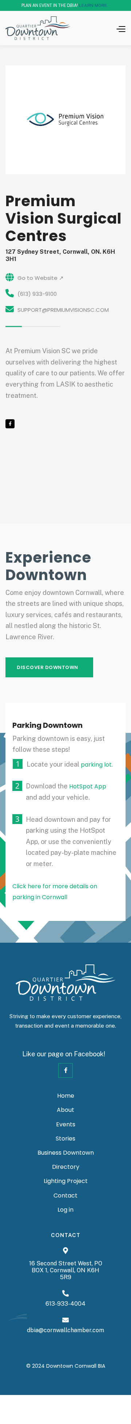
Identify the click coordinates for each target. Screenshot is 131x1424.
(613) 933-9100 (37, 294)
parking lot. (97, 764)
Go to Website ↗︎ (40, 278)
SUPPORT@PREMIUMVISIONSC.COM (63, 310)
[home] (37, 28)
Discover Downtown (47, 667)
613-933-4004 (65, 1303)
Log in (65, 1209)
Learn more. (93, 5)
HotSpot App (87, 786)
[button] (112, 28)
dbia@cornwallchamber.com (65, 1330)
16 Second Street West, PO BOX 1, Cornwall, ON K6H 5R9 (65, 1270)
